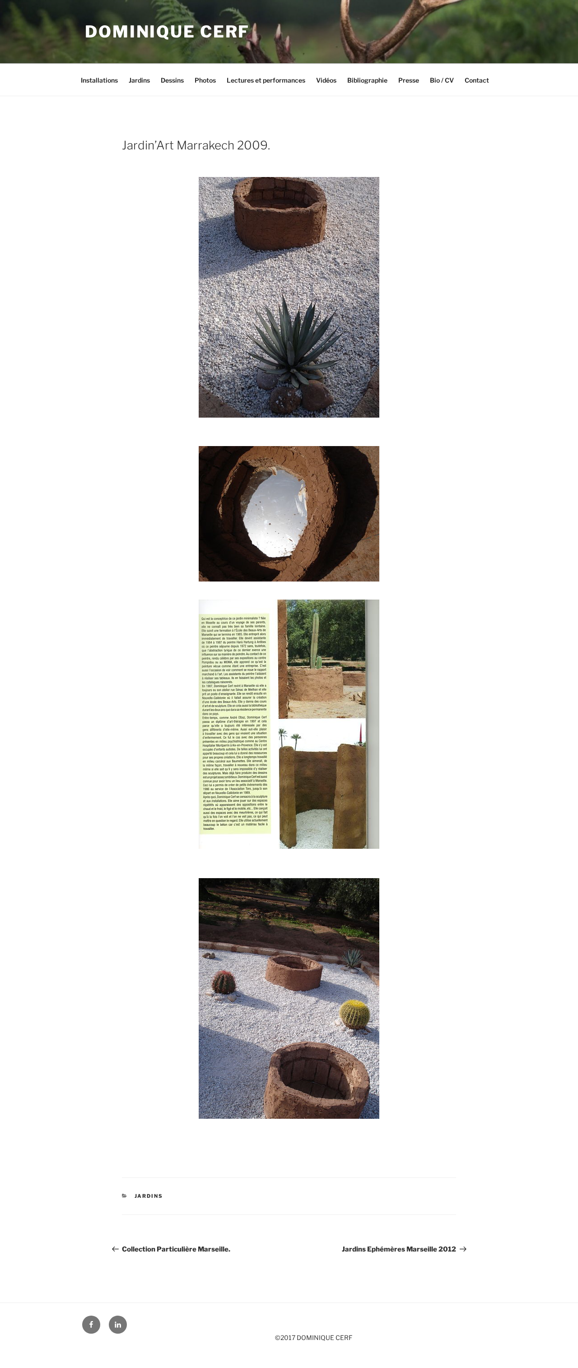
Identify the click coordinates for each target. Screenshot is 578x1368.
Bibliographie (367, 80)
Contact (477, 80)
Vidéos (326, 80)
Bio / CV (442, 80)
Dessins (172, 80)
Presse (408, 80)
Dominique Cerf (167, 32)
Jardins (139, 80)
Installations (99, 80)
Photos (205, 80)
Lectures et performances (266, 80)
